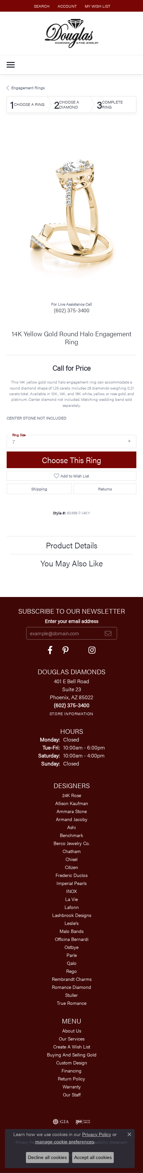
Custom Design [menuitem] (71, 1062)
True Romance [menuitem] (71, 1003)
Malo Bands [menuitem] (71, 931)
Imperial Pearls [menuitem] (71, 883)
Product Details (71, 545)
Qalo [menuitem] (71, 963)
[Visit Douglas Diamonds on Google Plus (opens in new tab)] (92, 650)
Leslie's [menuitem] (71, 923)
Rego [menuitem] (71, 971)
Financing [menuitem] (71, 1070)
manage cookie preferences (64, 1141)
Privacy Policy (96, 1134)
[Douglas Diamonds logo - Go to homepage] (71, 33)
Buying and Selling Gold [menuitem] (71, 1054)
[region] (71, 213)
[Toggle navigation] (10, 64)
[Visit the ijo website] (82, 1122)
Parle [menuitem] (72, 955)
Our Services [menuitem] (71, 1038)
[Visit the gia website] (61, 1122)
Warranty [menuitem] (72, 1086)
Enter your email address (71, 620)
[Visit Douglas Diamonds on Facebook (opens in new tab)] (50, 650)
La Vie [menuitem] (71, 899)
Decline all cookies (47, 1157)
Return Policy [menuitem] (71, 1078)
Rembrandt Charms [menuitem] (71, 979)
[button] (41, 6)
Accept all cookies (93, 1157)
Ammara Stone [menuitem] (72, 811)
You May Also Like (72, 563)
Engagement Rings (28, 88)
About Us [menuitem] (71, 1030)
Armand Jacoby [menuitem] (71, 819)
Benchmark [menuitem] (71, 835)
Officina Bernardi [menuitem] (71, 939)
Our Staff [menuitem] (71, 1094)
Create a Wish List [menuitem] (71, 1046)
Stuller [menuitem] (71, 995)
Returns (105, 489)
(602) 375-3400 (71, 310)
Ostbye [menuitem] (71, 947)
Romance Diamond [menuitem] (71, 987)
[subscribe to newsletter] (108, 633)
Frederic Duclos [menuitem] (71, 875)
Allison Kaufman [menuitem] (71, 803)
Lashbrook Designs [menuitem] (71, 915)
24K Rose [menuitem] (71, 795)
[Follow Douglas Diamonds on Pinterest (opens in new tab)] (65, 650)
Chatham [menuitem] (72, 851)
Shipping (39, 489)
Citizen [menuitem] (71, 867)
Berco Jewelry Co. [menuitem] (72, 843)
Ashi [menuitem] (71, 827)
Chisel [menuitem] (71, 859)
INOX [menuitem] (71, 891)
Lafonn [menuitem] (72, 907)
